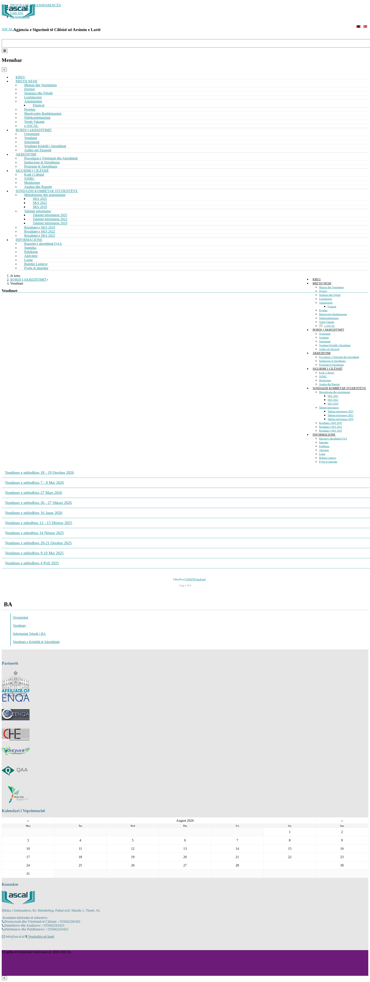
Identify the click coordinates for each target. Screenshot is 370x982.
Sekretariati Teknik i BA (29, 634)
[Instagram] (13, 945)
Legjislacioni (325, 298)
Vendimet (324, 337)
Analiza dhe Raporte (329, 384)
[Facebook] (5, 945)
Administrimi (326, 302)
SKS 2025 (333, 396)
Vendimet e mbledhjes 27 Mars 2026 (33, 492)
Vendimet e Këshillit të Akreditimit (36, 642)
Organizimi (324, 333)
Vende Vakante (326, 322)
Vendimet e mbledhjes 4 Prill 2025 (32, 563)
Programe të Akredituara (331, 364)
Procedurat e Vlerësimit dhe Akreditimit (339, 357)
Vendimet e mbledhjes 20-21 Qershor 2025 (38, 543)
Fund (203, 579)
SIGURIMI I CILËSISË (327, 368)
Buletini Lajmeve (327, 457)
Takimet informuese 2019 (340, 419)
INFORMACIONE (324, 434)
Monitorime (325, 380)
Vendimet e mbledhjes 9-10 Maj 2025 (34, 553)
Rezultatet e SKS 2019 (330, 423)
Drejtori (323, 291)
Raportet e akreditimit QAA (43, 243)
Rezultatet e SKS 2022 (330, 426)
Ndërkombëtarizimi (329, 318)
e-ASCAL (329, 325)
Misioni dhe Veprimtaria (40, 85)
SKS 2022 (333, 399)
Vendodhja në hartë (40, 936)
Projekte (323, 310)
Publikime (324, 446)
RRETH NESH (322, 283)
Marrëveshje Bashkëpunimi (333, 314)
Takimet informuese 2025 (340, 411)
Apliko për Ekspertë (329, 349)
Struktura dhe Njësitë (329, 295)
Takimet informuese (329, 407)
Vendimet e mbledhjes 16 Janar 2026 (33, 513)
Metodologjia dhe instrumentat (334, 392)
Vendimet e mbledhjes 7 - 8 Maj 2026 (34, 482)
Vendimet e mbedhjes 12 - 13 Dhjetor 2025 (38, 523)
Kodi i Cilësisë (326, 372)
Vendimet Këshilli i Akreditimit (335, 345)
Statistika (323, 442)
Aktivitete (324, 450)
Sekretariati (324, 341)
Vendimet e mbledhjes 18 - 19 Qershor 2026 (39, 472)
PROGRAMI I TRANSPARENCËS (35, 5)
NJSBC (323, 376)
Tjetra (197, 579)
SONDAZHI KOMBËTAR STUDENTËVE (339, 388)
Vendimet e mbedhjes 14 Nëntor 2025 (34, 533)
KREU (317, 279)
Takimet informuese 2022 (340, 415)
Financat (332, 306)
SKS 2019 (333, 403)
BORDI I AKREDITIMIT (328, 329)
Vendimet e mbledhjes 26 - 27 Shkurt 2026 (38, 503)
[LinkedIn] (21, 945)
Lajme (322, 454)
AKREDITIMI (322, 353)
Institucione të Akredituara (332, 361)
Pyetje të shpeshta (36, 268)
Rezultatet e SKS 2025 (330, 430)
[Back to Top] (4, 978)
